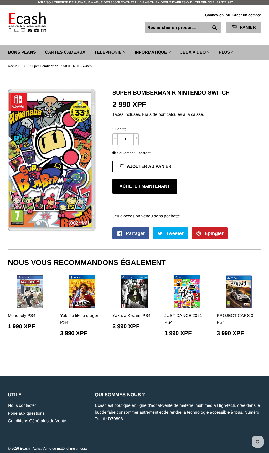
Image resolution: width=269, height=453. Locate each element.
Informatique (151, 52)
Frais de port (153, 114)
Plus (224, 52)
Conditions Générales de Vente (37, 421)
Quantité (119, 129)
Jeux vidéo (193, 52)
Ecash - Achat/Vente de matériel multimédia (53, 448)
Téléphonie (108, 52)
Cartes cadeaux (65, 52)
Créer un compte (246, 15)
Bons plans (22, 52)
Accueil (13, 66)
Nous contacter (22, 405)
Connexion (214, 15)
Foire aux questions (26, 413)
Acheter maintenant (145, 186)
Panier (247, 27)
